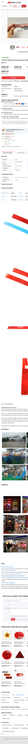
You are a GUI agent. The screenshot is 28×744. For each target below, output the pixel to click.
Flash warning (17, 697)
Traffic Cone (12, 715)
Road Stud (3, 700)
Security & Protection (9, 9)
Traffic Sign (20, 715)
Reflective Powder (6, 718)
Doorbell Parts (5, 728)
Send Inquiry (13, 77)
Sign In (3, 146)
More (2, 734)
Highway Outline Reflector (19, 700)
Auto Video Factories (6, 725)
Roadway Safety (17, 9)
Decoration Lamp (5, 702)
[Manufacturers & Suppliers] (14, 2)
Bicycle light (16, 702)
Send (13, 619)
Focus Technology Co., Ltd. (17, 738)
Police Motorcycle (15, 728)
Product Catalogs (20, 694)
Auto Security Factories (19, 725)
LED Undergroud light (5, 697)
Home (2, 9)
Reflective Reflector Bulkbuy (8, 731)
